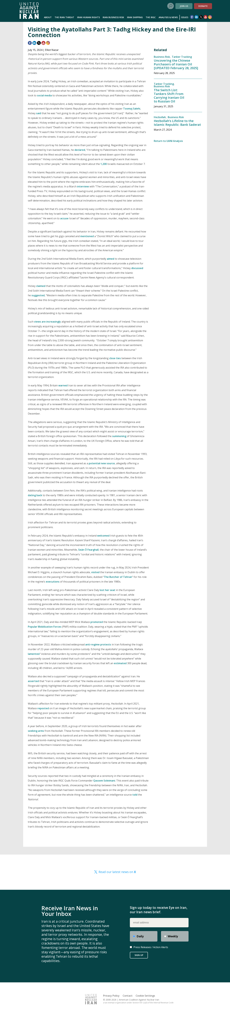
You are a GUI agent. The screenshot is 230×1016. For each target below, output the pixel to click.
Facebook (192, 17)
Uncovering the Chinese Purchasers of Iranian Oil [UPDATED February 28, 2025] (176, 64)
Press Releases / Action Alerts (150, 947)
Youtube (205, 17)
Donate (203, 6)
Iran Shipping (135, 17)
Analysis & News (168, 17)
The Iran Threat (64, 17)
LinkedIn (196, 17)
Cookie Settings (145, 995)
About (48, 17)
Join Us (184, 6)
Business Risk (162, 57)
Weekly (173, 936)
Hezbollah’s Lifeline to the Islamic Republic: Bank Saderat (177, 123)
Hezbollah (160, 117)
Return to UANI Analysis (168, 141)
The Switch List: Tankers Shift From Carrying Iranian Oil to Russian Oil (169, 95)
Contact (128, 995)
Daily (140, 936)
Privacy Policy (111, 995)
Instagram (210, 17)
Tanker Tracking (182, 57)
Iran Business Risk (113, 17)
